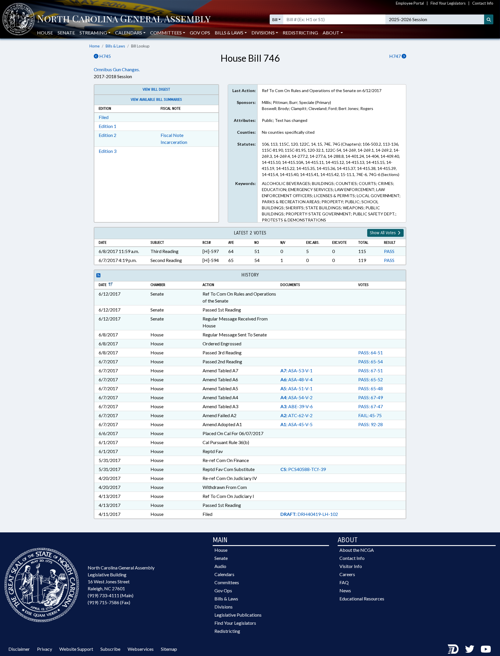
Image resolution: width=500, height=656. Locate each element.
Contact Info (482, 3)
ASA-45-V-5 (296, 424)
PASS (389, 251)
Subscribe (110, 649)
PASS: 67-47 (370, 406)
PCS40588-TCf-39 (303, 469)
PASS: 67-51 (370, 370)
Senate (66, 32)
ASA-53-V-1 (296, 370)
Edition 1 (107, 126)
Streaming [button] (93, 32)
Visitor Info (350, 566)
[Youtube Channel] (485, 649)
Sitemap (169, 649)
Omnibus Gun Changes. (117, 69)
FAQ (344, 582)
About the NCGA (356, 550)
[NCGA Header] (124, 19)
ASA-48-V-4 (296, 379)
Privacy (44, 649)
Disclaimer (19, 649)
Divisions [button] (263, 32)
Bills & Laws (115, 46)
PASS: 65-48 (370, 388)
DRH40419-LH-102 (309, 514)
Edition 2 (107, 135)
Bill (274, 19)
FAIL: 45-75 (370, 415)
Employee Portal (410, 3)
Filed (104, 117)
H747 (395, 56)
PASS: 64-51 (370, 352)
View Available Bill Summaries (156, 99)
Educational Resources (361, 598)
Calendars (224, 574)
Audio (220, 566)
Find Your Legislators (448, 3)
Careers (347, 574)
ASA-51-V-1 (296, 388)
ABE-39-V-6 (296, 406)
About (331, 32)
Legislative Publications (238, 614)
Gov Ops (200, 32)
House (45, 32)
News (345, 590)
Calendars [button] (128, 32)
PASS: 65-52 (370, 379)
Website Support (76, 649)
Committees (226, 582)
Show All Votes (383, 232)
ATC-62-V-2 (296, 415)
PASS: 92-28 (370, 424)
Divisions (223, 606)
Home (94, 46)
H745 (104, 56)
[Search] (488, 19)
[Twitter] (470, 649)
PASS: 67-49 (370, 397)
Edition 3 (107, 151)
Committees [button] (166, 32)
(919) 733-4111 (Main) (110, 595)
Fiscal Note (172, 135)
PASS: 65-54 (370, 361)
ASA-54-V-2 (296, 397)
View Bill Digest (156, 89)
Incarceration (174, 142)
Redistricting (300, 32)
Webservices (141, 649)
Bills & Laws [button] (229, 32)
